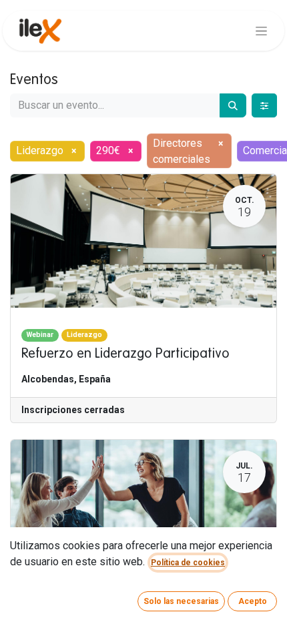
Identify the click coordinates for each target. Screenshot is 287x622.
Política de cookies (188, 562)
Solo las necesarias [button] (181, 601)
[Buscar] (233, 105)
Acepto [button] (252, 601)
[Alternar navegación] (261, 30)
